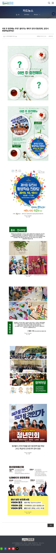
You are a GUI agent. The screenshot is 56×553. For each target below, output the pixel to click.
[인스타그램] (13, 548)
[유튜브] (9, 548)
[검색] (49, 3)
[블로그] (1, 548)
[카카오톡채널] (17, 548)
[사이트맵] (53, 3)
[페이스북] (5, 548)
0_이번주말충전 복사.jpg (11, 36)
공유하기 (53, 14)
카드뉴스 (36, 14)
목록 (51, 525)
